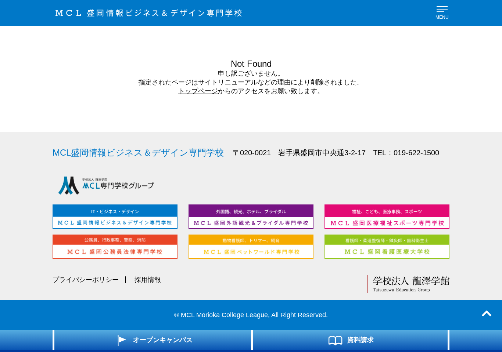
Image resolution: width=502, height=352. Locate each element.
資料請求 (360, 340)
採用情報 (148, 279)
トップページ (198, 91)
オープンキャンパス (163, 340)
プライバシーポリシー (86, 279)
